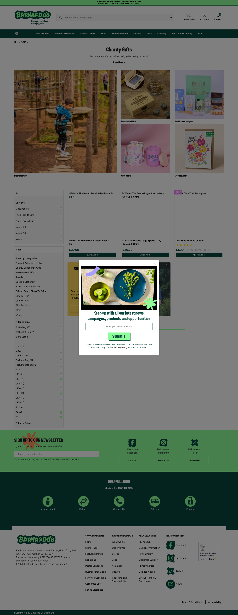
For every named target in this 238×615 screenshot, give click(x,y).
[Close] (155, 264)
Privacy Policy (120, 347)
